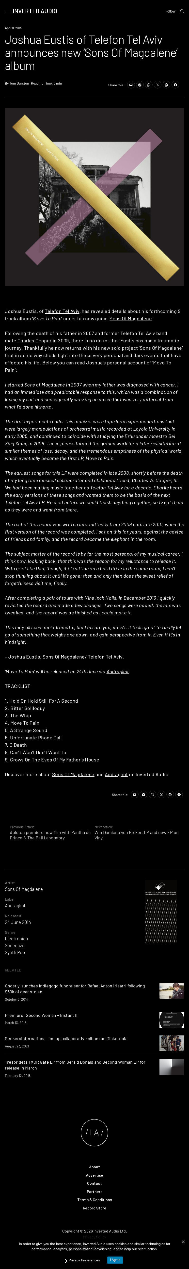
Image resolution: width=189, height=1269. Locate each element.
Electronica (16, 938)
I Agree (115, 1260)
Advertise (94, 1175)
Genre (10, 932)
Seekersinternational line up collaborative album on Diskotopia (66, 1038)
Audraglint (118, 671)
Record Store (94, 1208)
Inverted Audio (35, 10)
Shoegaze (14, 945)
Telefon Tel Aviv (62, 311)
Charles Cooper (34, 340)
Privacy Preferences (84, 1260)
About (94, 1166)
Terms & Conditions (94, 1199)
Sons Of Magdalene (131, 318)
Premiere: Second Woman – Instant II (41, 1015)
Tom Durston (19, 83)
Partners (94, 1191)
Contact (94, 1183)
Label (10, 899)
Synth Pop (15, 952)
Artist (10, 882)
